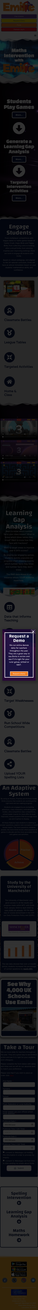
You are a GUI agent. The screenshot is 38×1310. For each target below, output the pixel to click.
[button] (33, 631)
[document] (19, 655)
